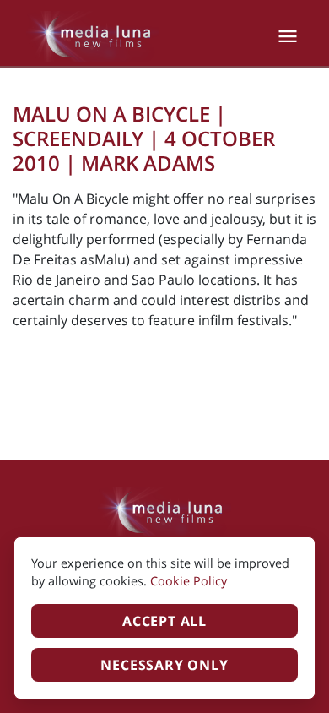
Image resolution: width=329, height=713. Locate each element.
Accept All (164, 621)
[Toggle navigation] (287, 36)
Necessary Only (164, 665)
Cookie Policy (188, 581)
